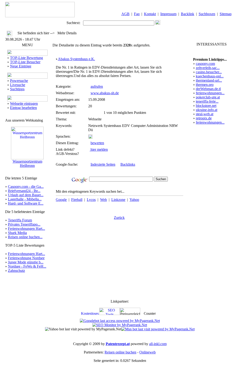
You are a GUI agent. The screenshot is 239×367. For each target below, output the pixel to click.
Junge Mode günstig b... (25, 262)
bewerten (97, 143)
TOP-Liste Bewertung (26, 58)
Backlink (187, 14)
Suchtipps (17, 89)
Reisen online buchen (120, 352)
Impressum (168, 14)
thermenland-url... (209, 80)
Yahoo (134, 200)
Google (61, 200)
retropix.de (204, 118)
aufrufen (97, 86)
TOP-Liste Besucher (25, 62)
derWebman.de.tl (208, 89)
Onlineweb (147, 352)
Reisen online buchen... (25, 237)
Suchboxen (207, 14)
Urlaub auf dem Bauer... (25, 195)
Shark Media (17, 233)
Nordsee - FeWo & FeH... (27, 266)
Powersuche (19, 81)
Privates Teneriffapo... (24, 224)
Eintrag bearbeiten (23, 108)
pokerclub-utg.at (208, 97)
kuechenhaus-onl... (210, 76)
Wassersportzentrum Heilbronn (27, 163)
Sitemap (226, 14)
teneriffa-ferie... (207, 101)
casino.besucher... (209, 72)
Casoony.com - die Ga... (26, 187)
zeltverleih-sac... (208, 68)
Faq (137, 14)
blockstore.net (206, 106)
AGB (125, 14)
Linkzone (118, 200)
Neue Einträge (20, 66)
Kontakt (150, 14)
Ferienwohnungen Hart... (26, 229)
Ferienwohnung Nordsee (26, 258)
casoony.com (205, 64)
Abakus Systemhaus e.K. (76, 59)
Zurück (119, 218)
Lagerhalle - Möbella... (25, 199)
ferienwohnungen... (210, 93)
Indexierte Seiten (103, 164)
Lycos (91, 200)
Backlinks (127, 164)
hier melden (99, 149)
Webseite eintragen (24, 103)
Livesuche (17, 85)
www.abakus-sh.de (105, 93)
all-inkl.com (158, 344)
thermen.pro (205, 85)
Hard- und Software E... (25, 203)
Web (103, 200)
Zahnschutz (16, 271)
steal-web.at (204, 114)
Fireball (76, 200)
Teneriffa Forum (20, 220)
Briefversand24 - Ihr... (24, 191)
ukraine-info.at (206, 110)
